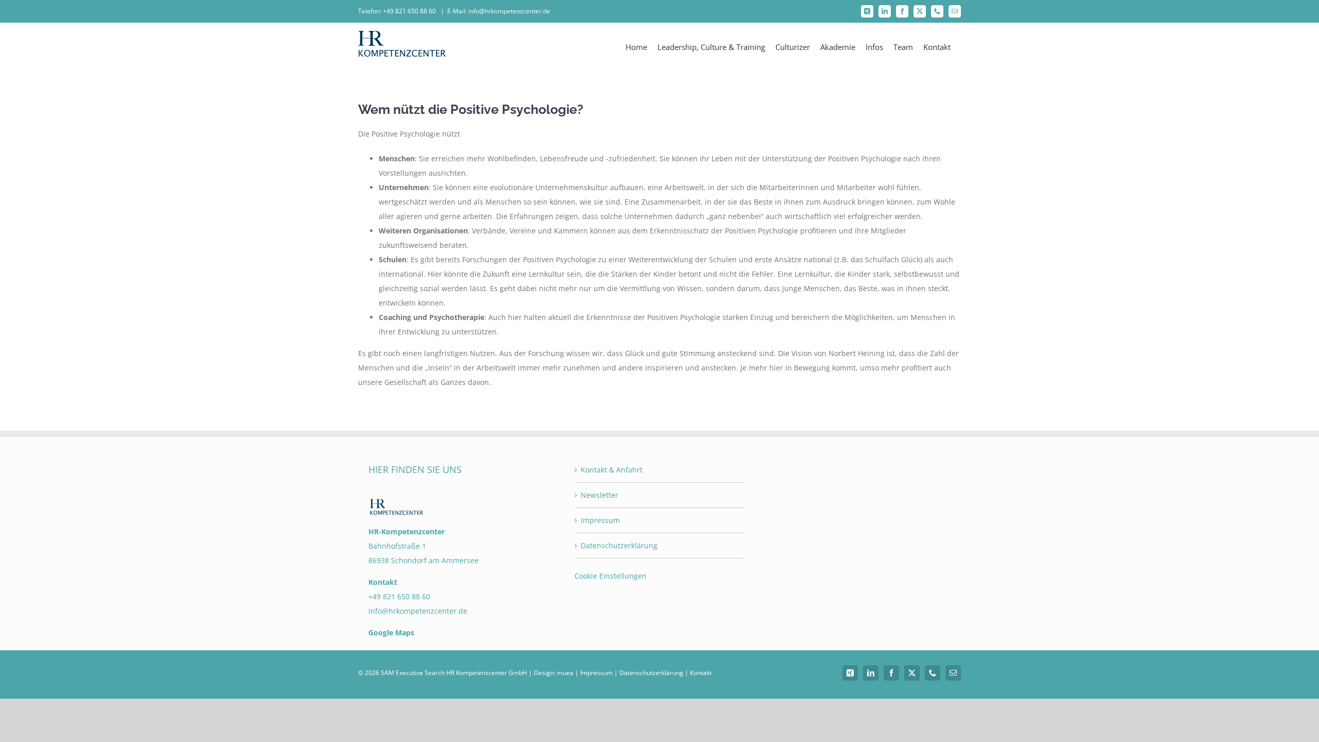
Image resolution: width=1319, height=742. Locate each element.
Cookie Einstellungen (610, 576)
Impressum (600, 520)
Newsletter (599, 495)
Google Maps (391, 632)
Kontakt (701, 672)
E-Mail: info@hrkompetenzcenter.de (498, 11)
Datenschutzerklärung (619, 545)
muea (565, 672)
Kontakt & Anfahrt (611, 470)
